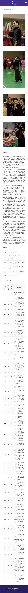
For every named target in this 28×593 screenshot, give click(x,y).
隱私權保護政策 (11, 588)
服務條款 (18, 588)
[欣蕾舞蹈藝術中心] (14, 3)
